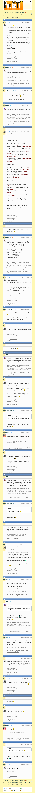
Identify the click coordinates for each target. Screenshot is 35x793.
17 (4, 474)
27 (4, 705)
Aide (6, 788)
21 (4, 577)
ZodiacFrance (13, 61)
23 (4, 635)
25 (4, 676)
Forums (11, 780)
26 (4, 695)
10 (4, 323)
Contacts (7, 790)
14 (4, 408)
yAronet (29, 788)
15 (4, 430)
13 (4, 377)
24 (4, 655)
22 (4, 599)
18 (4, 501)
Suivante (27, 15)
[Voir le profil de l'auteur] (9, 22)
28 (4, 723)
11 (4, 342)
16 (4, 450)
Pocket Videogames (20, 780)
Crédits (14, 790)
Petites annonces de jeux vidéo (14, 782)
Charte (12, 788)
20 (4, 542)
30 (4, 762)
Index (6, 780)
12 (4, 352)
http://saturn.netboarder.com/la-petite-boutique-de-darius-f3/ (17, 537)
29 (4, 741)
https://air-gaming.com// (13, 76)
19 (4, 521)
